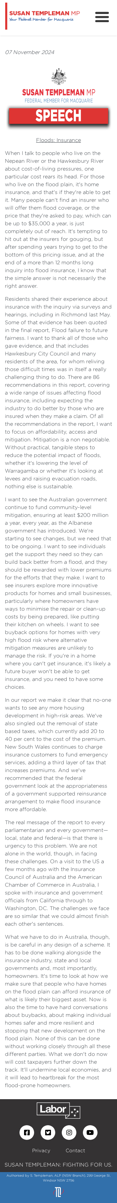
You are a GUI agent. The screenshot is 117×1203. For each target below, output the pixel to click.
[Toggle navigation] (102, 17)
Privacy (41, 1150)
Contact (75, 1150)
